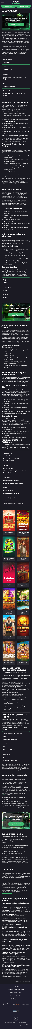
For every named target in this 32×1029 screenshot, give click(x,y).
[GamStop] (16, 1011)
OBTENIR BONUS (16, 24)
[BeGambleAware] (16, 1004)
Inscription (23, 6)
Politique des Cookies (16, 992)
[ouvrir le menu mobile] (2, 2)
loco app (4, 794)
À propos (16, 986)
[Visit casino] (16, 21)
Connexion (8, 6)
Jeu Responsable (16, 998)
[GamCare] (6, 1004)
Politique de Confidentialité (16, 989)
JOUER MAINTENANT (16, 314)
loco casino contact (7, 893)
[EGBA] (25, 1004)
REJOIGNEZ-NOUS (16, 824)
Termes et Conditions (16, 995)
